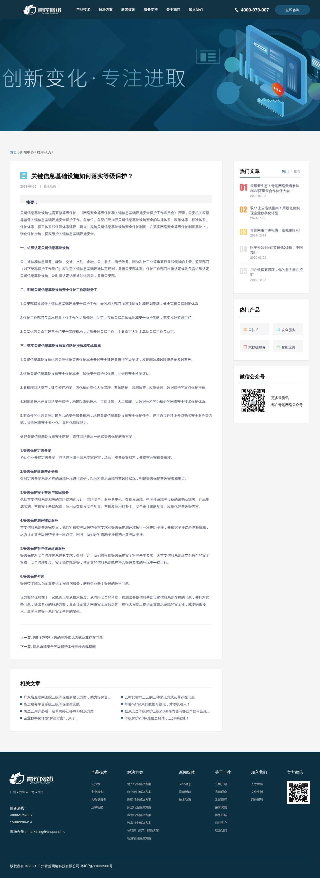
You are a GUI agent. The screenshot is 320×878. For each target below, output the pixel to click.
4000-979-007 (255, 9)
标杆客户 (221, 822)
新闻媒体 (128, 9)
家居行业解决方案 (139, 807)
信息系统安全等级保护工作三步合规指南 (64, 646)
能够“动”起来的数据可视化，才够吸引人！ (157, 703)
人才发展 (257, 784)
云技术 (95, 784)
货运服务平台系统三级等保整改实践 (52, 703)
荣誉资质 (221, 807)
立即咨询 (293, 9)
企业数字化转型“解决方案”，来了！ (51, 717)
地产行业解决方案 (139, 784)
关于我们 (173, 9)
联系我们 (221, 830)
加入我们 (196, 9)
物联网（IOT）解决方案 (143, 830)
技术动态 (44, 152)
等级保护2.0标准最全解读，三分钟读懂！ (157, 717)
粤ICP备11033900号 (96, 865)
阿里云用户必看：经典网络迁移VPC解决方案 (59, 710)
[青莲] (41, 9)
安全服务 (97, 791)
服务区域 (221, 815)
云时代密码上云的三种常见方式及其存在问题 (68, 637)
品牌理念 (221, 791)
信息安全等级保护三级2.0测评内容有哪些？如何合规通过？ (168, 710)
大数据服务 (98, 799)
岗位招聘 (257, 799)
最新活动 (185, 791)
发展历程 (221, 799)
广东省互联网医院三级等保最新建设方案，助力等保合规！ (67, 696)
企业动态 (185, 784)
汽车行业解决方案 (139, 822)
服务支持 (151, 9)
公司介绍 (221, 784)
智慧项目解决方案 (139, 838)
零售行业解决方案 (139, 815)
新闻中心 (27, 152)
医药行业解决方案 (139, 799)
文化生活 (257, 791)
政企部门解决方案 (139, 791)
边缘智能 (97, 807)
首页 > (15, 152)
